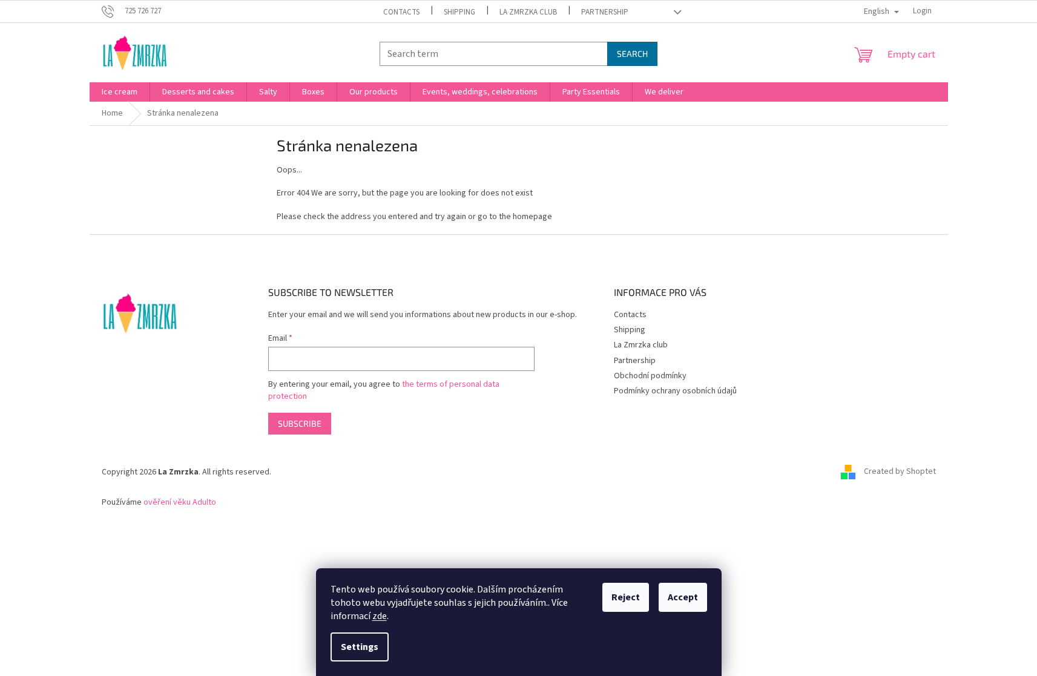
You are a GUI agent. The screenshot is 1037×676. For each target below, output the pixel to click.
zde (379, 616)
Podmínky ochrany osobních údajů (675, 391)
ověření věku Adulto (179, 502)
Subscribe (299, 423)
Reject (625, 597)
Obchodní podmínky (650, 376)
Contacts (401, 12)
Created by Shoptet (900, 472)
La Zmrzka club (528, 12)
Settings (359, 647)
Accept (683, 597)
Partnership (604, 12)
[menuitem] (120, 92)
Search (632, 53)
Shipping (459, 12)
